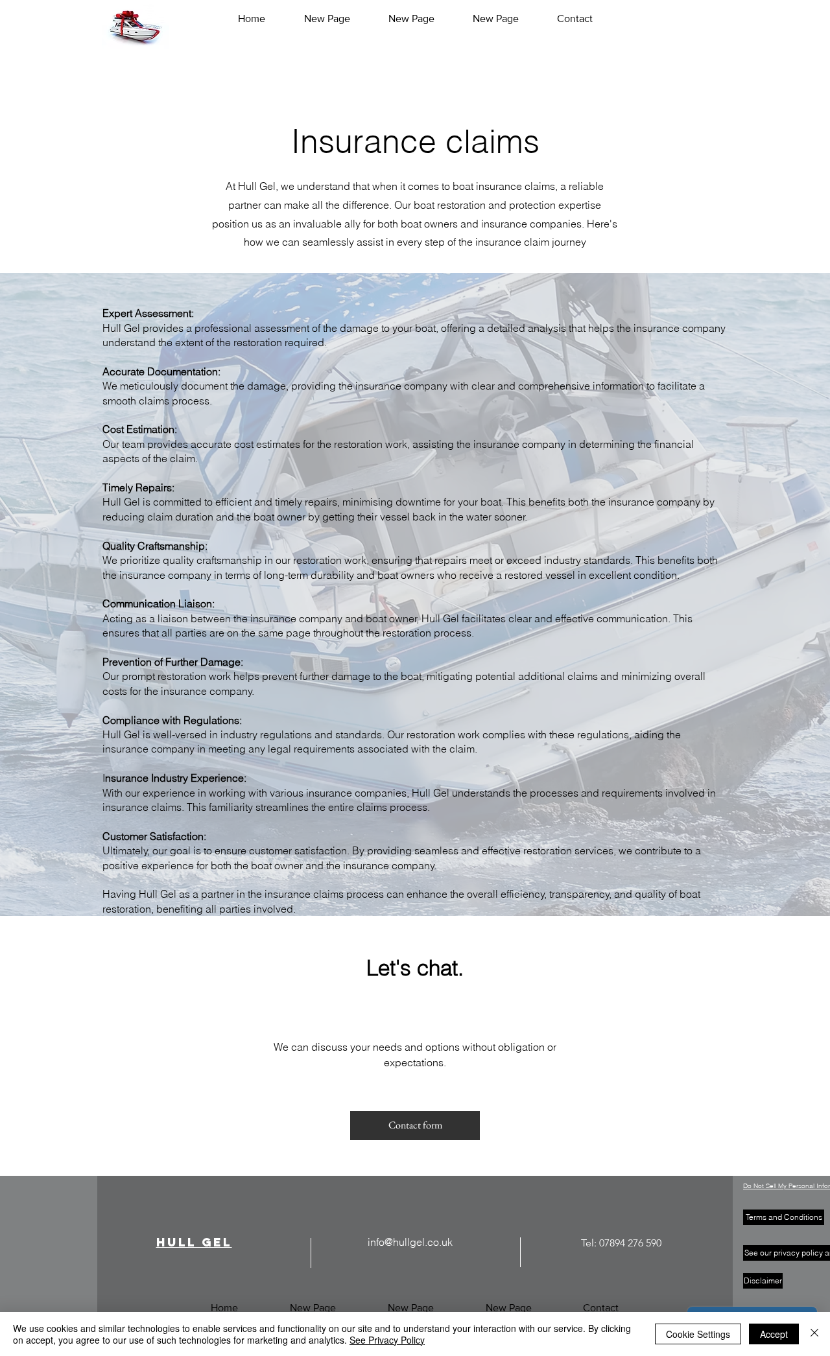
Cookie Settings (698, 1333)
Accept (774, 1333)
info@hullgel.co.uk (410, 1241)
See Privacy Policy (387, 1339)
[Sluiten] (814, 1334)
